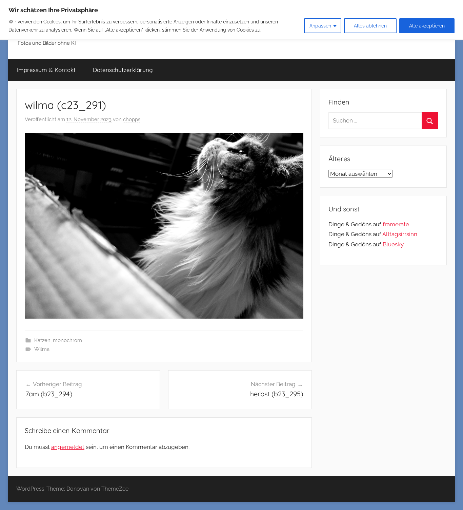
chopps (131, 119)
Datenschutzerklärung (123, 69)
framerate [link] (396, 224)
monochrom (67, 340)
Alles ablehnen (370, 26)
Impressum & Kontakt (46, 69)
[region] (231, 20)
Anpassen (320, 26)
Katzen (42, 340)
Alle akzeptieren (427, 26)
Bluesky (393, 244)
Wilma (41, 349)
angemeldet (67, 446)
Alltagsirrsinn (399, 234)
